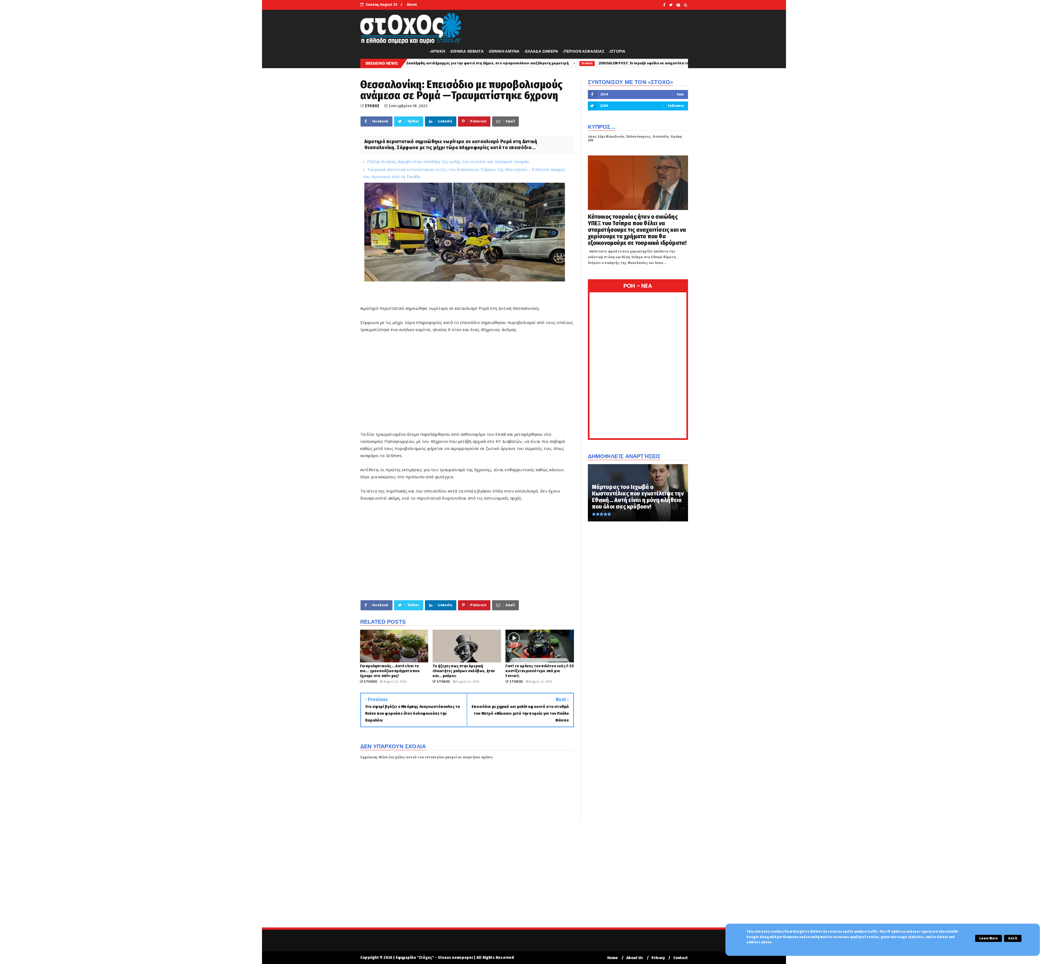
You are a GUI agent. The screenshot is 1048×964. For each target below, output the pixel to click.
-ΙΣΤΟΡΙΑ (617, 51)
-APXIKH (437, 51)
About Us (634, 958)
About (412, 4)
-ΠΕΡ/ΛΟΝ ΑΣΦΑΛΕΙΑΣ (583, 51)
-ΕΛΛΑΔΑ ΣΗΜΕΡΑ (541, 51)
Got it (1012, 938)
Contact (680, 958)
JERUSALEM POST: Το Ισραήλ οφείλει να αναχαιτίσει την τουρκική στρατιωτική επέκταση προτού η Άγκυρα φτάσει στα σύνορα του (619, 63)
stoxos (496, 63)
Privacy (658, 958)
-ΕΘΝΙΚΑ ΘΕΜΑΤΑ (466, 51)
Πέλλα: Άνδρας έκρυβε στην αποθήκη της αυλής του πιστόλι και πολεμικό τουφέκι (448, 161)
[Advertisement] (467, 385)
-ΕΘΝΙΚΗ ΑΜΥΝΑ (504, 51)
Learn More (988, 938)
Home (612, 958)
